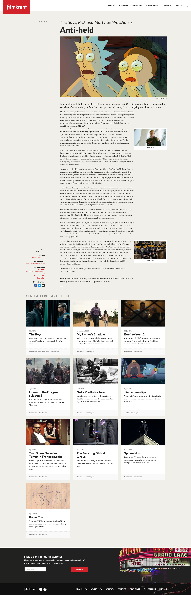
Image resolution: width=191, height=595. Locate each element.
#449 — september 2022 (35, 263)
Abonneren (81, 589)
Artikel (43, 21)
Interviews (137, 5)
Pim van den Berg (38, 257)
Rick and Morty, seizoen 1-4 (35, 273)
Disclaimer (135, 589)
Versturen (79, 570)
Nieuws (111, 5)
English (163, 589)
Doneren (110, 589)
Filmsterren (150, 589)
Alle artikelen (152, 5)
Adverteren (96, 589)
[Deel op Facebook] (35, 285)
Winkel (179, 5)
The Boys (41, 269)
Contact (122, 589)
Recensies (123, 5)
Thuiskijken (40, 278)
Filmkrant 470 (43, 351)
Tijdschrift (167, 5)
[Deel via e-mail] (43, 285)
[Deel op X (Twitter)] (39, 285)
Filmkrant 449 (39, 276)
